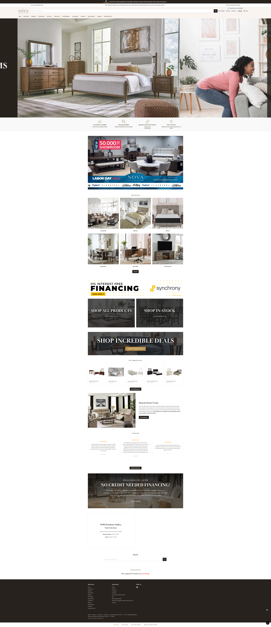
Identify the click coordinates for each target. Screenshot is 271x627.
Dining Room (41, 16)
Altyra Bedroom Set (112, 381)
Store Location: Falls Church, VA (118, 594)
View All (135, 271)
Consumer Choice (108, 16)
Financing (228, 10)
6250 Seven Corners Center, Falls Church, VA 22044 (171, 127)
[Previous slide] (3, 68)
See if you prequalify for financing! (233, 5)
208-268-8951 (145, 574)
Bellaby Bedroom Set (171, 381)
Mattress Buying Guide (116, 598)
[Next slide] (267, 68)
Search (113, 587)
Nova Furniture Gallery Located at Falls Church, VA (122, 600)
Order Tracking (221, 10)
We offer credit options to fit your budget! (124, 126)
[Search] (216, 11)
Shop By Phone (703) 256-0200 (236, 8)
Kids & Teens (40, 5)
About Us (114, 589)
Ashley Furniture (92, 382)
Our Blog (114, 602)
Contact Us (233, 10)
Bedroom (33, 16)
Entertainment (66, 16)
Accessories (75, 16)
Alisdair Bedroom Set (93, 381)
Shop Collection (143, 417)
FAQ (113, 596)
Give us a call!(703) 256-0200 (147, 127)
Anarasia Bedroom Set (132, 381)
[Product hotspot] (120, 410)
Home (20, 16)
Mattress (49, 16)
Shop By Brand (91, 16)
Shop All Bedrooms (135, 389)
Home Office (57, 16)
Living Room (26, 16)
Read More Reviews (135, 468)
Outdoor (83, 16)
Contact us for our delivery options (99, 126)
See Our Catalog (34, 5)
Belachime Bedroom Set (152, 381)
